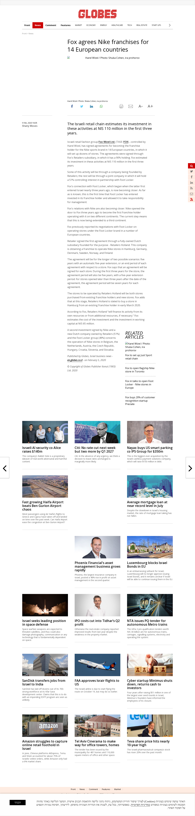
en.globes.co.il (74, 360)
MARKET (78, 25)
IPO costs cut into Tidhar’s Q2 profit (97, 623)
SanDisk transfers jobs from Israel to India (43, 682)
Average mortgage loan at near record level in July (147, 504)
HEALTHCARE (117, 25)
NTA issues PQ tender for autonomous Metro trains (147, 623)
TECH (129, 25)
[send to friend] (130, 107)
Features (66, 25)
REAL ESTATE (141, 25)
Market (117, 789)
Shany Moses (29, 126)
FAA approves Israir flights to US (97, 682)
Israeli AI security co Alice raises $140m (41, 450)
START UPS (156, 25)
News (38, 25)
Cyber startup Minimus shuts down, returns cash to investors (149, 684)
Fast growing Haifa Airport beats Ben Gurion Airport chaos (43, 505)
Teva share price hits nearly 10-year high (148, 743)
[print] (121, 107)
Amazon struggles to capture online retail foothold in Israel (44, 745)
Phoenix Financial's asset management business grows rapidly (97, 566)
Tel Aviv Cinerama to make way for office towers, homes (97, 743)
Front (27, 25)
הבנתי (17, 802)
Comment (50, 25)
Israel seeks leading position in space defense (44, 623)
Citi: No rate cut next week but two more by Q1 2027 (95, 450)
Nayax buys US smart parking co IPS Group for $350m (150, 450)
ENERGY (103, 25)
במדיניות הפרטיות (140, 804)
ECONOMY (91, 25)
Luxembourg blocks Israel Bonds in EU (147, 565)
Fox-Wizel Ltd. (107, 142)
